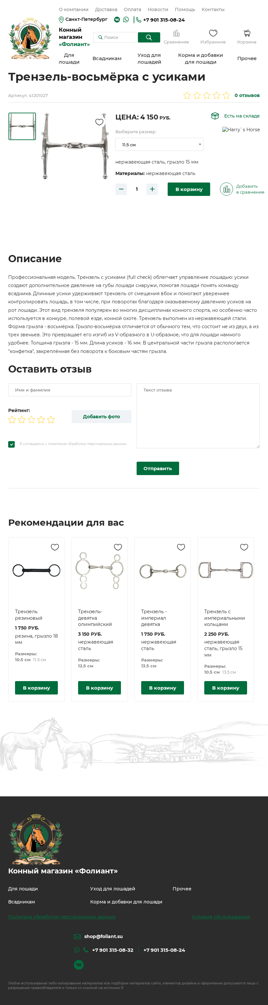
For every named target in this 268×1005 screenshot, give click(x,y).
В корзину (189, 189)
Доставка (106, 9)
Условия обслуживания (221, 917)
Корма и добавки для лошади (200, 58)
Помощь (185, 9)
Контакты (213, 9)
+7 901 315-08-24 (164, 20)
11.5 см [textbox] (129, 144)
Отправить (157, 468)
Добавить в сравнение (250, 189)
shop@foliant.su (103, 936)
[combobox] (159, 144)
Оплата (132, 9)
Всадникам (107, 58)
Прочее (247, 58)
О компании (74, 9)
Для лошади (69, 58)
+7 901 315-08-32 (112, 950)
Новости (158, 9)
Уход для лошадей (149, 58)
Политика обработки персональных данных (62, 917)
